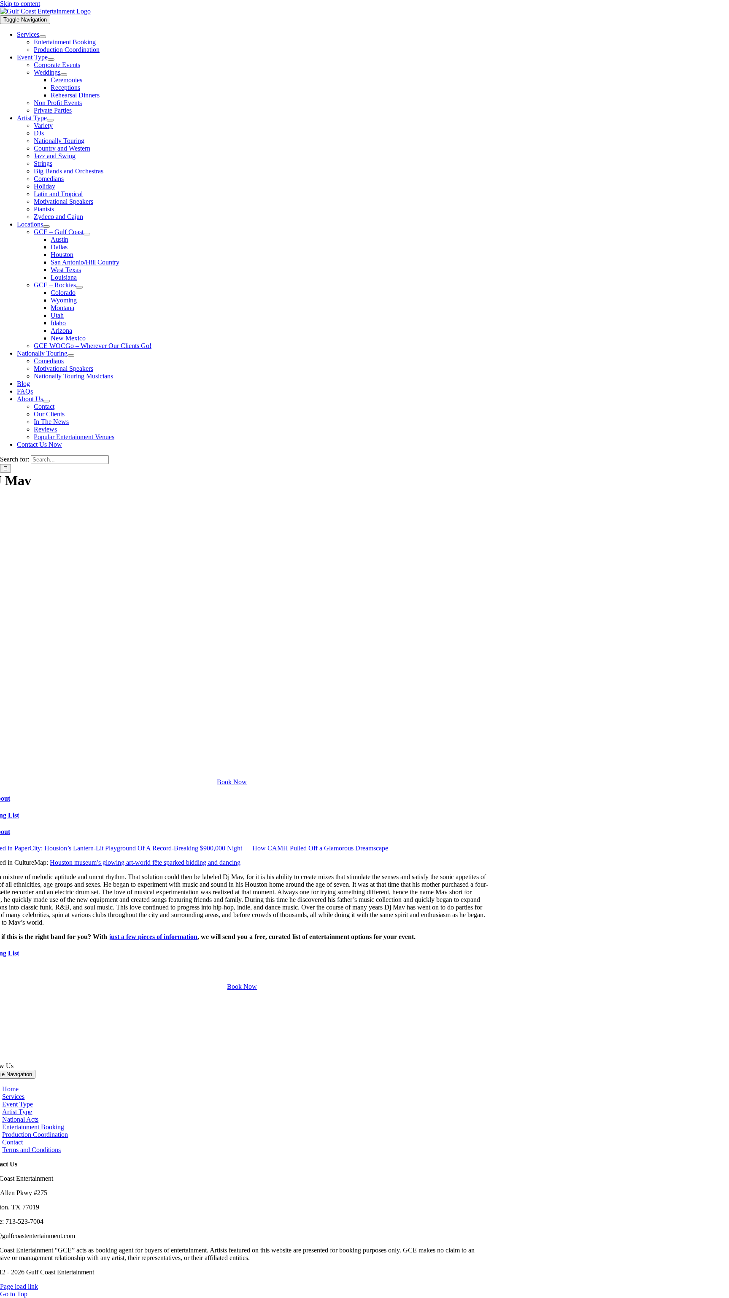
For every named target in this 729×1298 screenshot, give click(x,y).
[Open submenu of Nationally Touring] (71, 355)
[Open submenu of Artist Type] (50, 120)
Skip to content (20, 3)
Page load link (19, 1286)
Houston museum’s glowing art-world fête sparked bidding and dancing (145, 862)
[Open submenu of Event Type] (51, 59)
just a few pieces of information (153, 936)
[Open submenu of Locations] (46, 226)
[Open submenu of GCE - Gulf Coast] (87, 234)
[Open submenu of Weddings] (63, 74)
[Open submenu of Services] (42, 36)
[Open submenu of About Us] (46, 401)
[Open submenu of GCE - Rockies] (79, 287)
